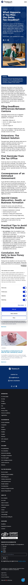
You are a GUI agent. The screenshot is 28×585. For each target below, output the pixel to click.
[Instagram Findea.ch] (11, 386)
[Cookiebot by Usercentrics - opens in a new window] (21, 266)
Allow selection (14, 313)
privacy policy (22, 561)
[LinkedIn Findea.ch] (3, 40)
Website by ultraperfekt (14, 569)
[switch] (25, 292)
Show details (21, 305)
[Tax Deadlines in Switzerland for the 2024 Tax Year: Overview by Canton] (14, 347)
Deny (14, 317)
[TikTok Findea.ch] (14, 386)
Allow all (14, 309)
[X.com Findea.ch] (6, 40)
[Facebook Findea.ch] (8, 40)
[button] (25, 2)
